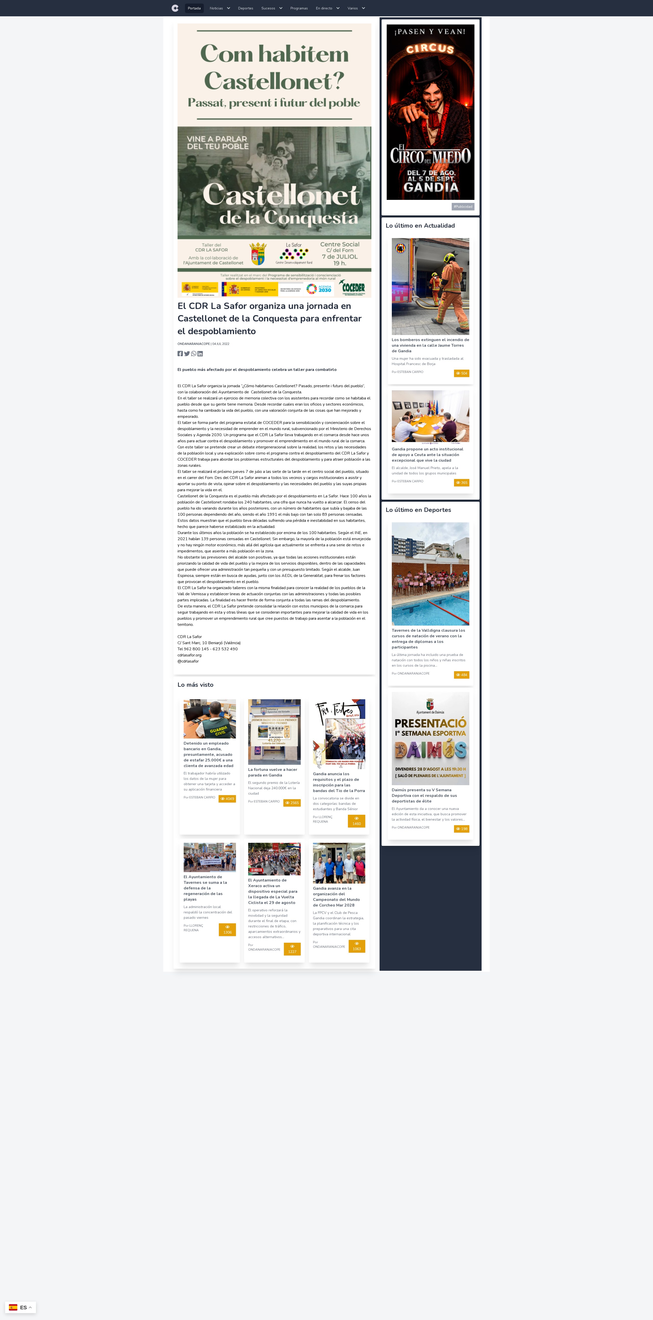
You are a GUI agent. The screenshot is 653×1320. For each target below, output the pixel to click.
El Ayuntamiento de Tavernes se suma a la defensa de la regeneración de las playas (205, 888)
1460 (357, 823)
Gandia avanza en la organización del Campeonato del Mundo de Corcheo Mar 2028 (336, 897)
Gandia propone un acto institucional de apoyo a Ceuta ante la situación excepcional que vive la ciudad (427, 454)
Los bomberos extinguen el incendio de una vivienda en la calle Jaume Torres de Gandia (430, 345)
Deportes (245, 8)
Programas (299, 8)
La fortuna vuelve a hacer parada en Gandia (272, 772)
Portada (194, 8)
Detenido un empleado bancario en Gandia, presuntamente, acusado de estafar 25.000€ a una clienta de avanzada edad (208, 755)
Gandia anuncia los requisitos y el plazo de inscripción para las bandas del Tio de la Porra (339, 782)
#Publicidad (463, 206)
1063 (357, 949)
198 (463, 828)
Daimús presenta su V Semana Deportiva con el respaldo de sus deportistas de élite (424, 795)
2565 (294, 802)
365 (463, 482)
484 (463, 674)
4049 (229, 798)
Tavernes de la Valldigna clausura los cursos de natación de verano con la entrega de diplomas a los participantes (428, 639)
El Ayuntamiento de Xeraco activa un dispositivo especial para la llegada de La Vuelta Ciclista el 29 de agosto (272, 891)
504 (463, 373)
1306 (227, 932)
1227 (292, 951)
